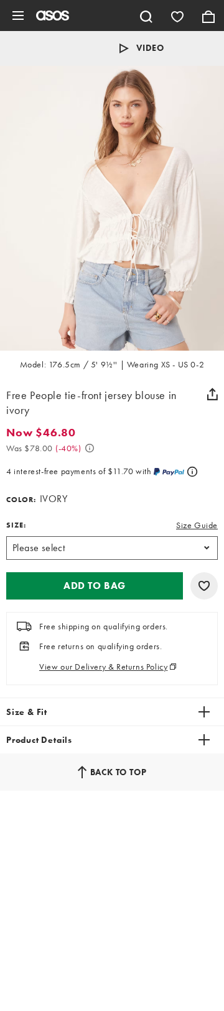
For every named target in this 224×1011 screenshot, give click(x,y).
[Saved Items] (177, 15)
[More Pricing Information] (90, 448)
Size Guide (197, 525)
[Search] (146, 15)
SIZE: (16, 525)
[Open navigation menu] (18, 15)
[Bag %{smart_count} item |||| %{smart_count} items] (208, 15)
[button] (94, 586)
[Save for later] (204, 586)
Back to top (118, 772)
